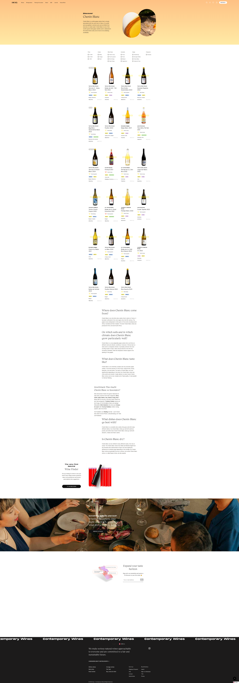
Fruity (123, 54)
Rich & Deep (111, 58)
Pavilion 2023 (109, 128)
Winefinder (223, 2)
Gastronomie (132, 676)
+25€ (90, 58)
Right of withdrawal (145, 671)
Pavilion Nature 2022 (111, 289)
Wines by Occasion (98, 531)
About (46, 2)
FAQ (130, 671)
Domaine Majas (125, 126)
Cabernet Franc (137, 61)
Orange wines (110, 667)
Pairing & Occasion (38, 2)
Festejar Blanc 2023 (127, 211)
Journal (56, 2)
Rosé (100, 58)
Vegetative (124, 61)
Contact (131, 673)
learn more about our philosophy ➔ (99, 661)
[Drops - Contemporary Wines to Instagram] (149, 648)
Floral (123, 56)
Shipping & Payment (133, 669)
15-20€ (90, 54)
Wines (22, 2)
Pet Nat (108, 669)
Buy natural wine (111, 671)
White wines (92, 667)
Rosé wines (92, 671)
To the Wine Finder (71, 486)
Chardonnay (136, 54)
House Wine (62, 2)
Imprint (142, 669)
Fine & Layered (112, 56)
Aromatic (149, 54)
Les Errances (141, 126)
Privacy (143, 676)
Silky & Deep (112, 61)
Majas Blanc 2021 (126, 128)
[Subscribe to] (141, 580)
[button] (236, 682)
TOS (142, 673)
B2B (51, 2)
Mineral (123, 58)
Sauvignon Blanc (137, 56)
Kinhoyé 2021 (109, 169)
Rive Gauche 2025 (126, 289)
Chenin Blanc (136, 58)
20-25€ (90, 56)
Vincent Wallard (93, 207)
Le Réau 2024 (109, 249)
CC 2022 (140, 250)
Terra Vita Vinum (93, 86)
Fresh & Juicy (112, 54)
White (100, 54)
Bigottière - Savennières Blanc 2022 (94, 129)
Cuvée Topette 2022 (143, 209)
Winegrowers (29, 2)
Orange (100, 56)
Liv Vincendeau (125, 167)
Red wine (91, 669)
